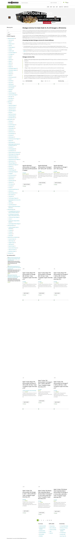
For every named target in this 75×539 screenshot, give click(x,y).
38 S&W (10, 57)
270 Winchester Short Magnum (14, 138)
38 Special (10, 59)
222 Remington (11, 126)
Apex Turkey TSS (63, 536)
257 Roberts (11, 135)
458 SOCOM (11, 178)
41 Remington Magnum (13, 68)
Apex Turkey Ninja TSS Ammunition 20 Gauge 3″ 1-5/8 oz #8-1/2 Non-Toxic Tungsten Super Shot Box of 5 (61, 276)
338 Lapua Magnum (12, 162)
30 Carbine (10, 147)
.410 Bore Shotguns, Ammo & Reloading (29, 390)
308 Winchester (11, 161)
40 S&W (10, 64)
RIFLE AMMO (10, 119)
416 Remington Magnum (13, 171)
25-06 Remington (12, 133)
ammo (24, 51)
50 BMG (10, 103)
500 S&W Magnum (12, 93)
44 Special (10, 73)
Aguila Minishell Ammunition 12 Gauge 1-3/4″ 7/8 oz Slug (61, 167)
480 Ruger (10, 89)
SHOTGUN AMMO (11, 225)
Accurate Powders (12, 239)
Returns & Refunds (53, 527)
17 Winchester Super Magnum (14, 217)
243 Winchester (11, 131)
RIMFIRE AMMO (11, 209)
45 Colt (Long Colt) (12, 77)
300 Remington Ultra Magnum (14, 154)
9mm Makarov (11, 98)
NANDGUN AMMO (42, 526)
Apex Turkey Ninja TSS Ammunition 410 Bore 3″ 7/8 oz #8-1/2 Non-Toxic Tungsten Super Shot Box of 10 (30, 385)
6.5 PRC (10, 187)
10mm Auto (10, 40)
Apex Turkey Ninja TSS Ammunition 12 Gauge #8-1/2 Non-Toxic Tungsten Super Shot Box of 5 (30, 276)
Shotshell (10, 112)
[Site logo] (13, 2)
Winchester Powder (12, 251)
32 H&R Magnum (11, 47)
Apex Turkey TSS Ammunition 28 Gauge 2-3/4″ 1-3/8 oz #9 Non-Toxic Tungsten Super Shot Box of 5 (29, 494)
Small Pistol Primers (12, 114)
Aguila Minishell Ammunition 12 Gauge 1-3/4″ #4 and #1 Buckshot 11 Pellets (30, 168)
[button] (26, 293)
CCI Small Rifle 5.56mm (64, 526)
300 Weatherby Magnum (13, 155)
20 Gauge (10, 233)
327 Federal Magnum (12, 52)
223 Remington (11, 128)
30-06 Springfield (12, 148)
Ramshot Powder (11, 246)
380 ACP (10, 63)
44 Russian (10, 71)
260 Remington (11, 137)
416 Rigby (10, 173)
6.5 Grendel (11, 185)
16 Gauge (39, 389)
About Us (51, 533)
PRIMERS (9, 101)
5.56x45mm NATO (12, 180)
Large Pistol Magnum (12, 105)
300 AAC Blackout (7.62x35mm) (14, 152)
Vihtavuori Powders (12, 249)
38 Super (10, 61)
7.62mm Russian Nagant (13, 94)
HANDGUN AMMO (11, 38)
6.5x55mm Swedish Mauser (13, 189)
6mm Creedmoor (11, 194)
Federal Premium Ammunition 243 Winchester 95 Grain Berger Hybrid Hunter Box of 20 (14, 262)
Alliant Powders (11, 240)
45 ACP (10, 75)
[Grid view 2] (52, 81)
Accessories (11, 100)
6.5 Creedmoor (11, 184)
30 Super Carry (11, 43)
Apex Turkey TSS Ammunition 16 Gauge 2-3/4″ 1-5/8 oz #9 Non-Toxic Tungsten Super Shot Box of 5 (45, 384)
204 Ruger (10, 121)
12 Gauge (10, 230)
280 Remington (11, 142)
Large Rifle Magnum (12, 110)
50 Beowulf (11, 182)
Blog (50, 531)
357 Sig (10, 56)
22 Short (10, 218)
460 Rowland (11, 84)
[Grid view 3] (54, 81)
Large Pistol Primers (12, 107)
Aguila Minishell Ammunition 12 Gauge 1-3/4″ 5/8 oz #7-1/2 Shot (45, 167)
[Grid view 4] (56, 81)
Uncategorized (10, 253)
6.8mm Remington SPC (12, 192)
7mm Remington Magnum (13, 198)
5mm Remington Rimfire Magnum (14, 223)
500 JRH (10, 91)
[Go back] (21, 13)
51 (47, 520)
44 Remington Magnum (13, 70)
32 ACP (10, 45)
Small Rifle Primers (12, 117)
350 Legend (11, 168)
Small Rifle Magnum (12, 115)
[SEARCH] (60, 3)
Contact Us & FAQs (53, 529)
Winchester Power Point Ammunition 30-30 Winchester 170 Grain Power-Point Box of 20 (14, 279)
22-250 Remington (12, 124)
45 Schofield (11, 80)
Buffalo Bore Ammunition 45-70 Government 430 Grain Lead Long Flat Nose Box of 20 (14, 271)
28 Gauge (10, 235)
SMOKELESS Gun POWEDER (13, 237)
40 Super (10, 66)
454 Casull (10, 82)
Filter (9, 34)
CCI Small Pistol (63, 532)
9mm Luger (10, 96)
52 (49, 520)
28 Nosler (10, 140)
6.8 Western (11, 191)
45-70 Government (12, 175)
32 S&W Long (11, 50)
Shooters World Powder (13, 247)
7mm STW (10, 202)
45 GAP (10, 78)
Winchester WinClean (64, 527)
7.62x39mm (11, 196)
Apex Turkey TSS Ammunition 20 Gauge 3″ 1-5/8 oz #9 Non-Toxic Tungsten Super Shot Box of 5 (61, 385)
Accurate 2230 (62, 534)
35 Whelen (10, 166)
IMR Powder (11, 244)
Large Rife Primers (12, 108)
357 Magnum (11, 54)
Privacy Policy (52, 526)
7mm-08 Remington (12, 204)
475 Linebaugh (11, 87)
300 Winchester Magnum (13, 157)
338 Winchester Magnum (13, 164)
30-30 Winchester (12, 150)
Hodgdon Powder (12, 242)
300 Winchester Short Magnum (14, 159)
